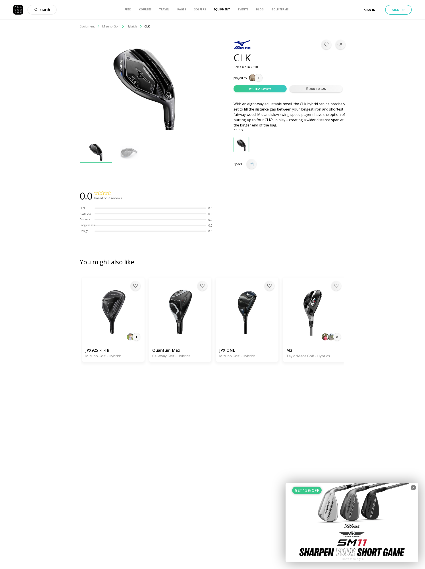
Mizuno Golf (111, 26)
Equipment (87, 26)
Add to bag (317, 89)
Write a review (260, 89)
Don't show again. (353, 559)
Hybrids (132, 26)
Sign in (369, 10)
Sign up (398, 10)
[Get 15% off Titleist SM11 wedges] (352, 522)
